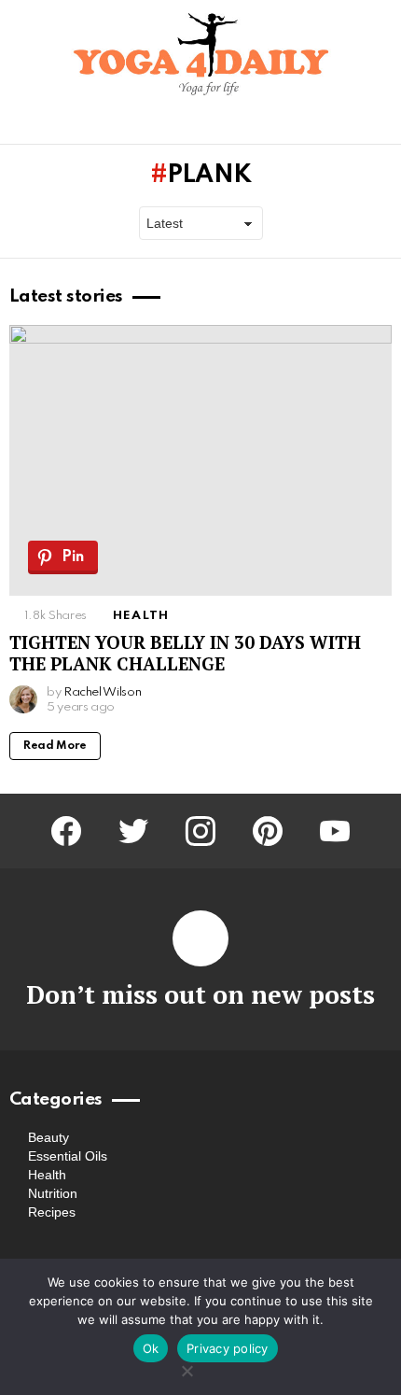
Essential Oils (67, 1155)
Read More (55, 746)
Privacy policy (228, 1348)
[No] (186, 1368)
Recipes (52, 1212)
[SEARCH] (380, 126)
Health (141, 616)
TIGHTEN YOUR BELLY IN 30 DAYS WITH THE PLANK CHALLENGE (185, 652)
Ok (151, 1348)
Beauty (48, 1137)
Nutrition (52, 1193)
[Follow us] (349, 126)
